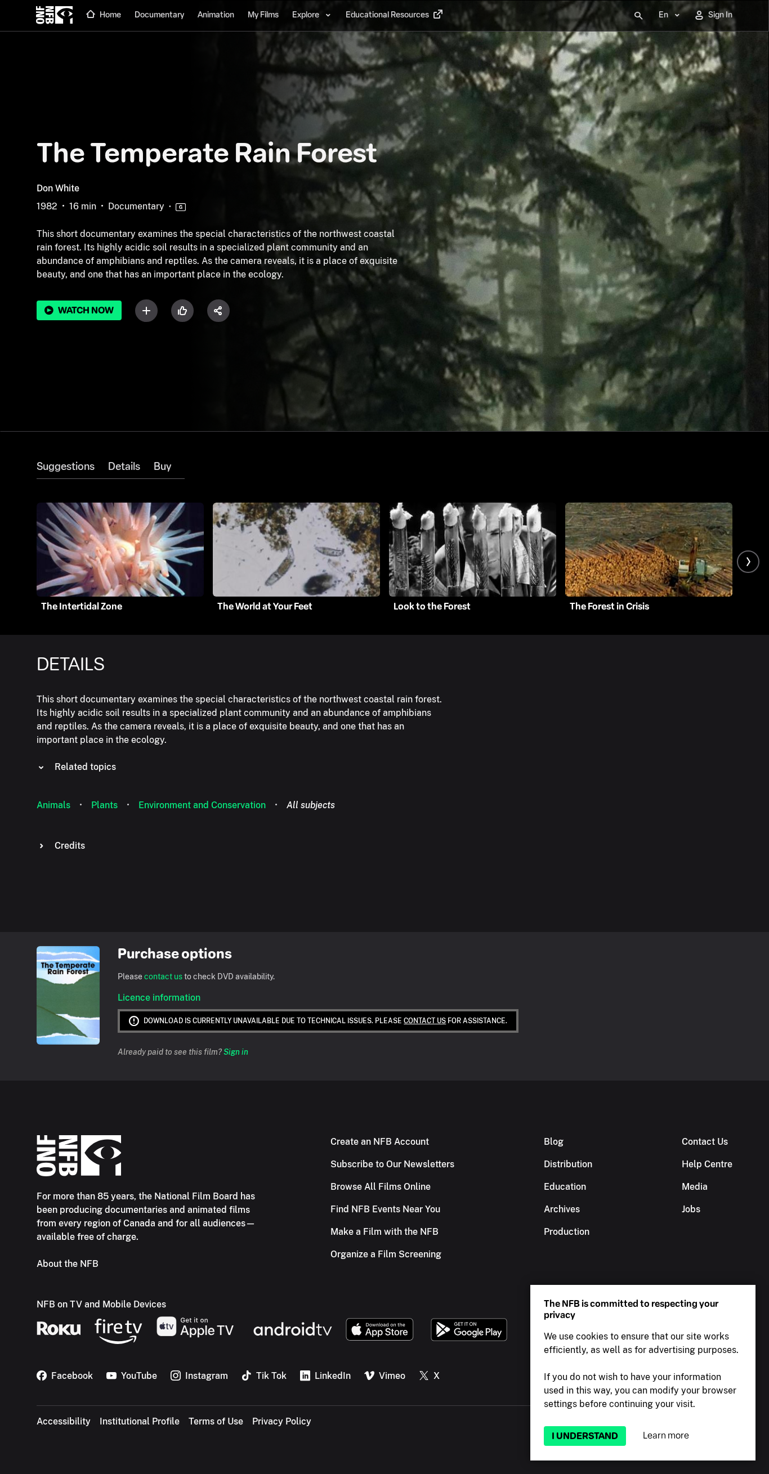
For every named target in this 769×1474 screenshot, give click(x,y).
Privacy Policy (281, 1421)
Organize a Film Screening (385, 1254)
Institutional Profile (140, 1421)
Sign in (235, 1051)
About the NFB (68, 1263)
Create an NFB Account (379, 1141)
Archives (562, 1209)
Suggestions (66, 466)
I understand (585, 1436)
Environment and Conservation (202, 805)
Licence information (159, 997)
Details (124, 466)
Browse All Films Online (380, 1186)
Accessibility (64, 1421)
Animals (53, 805)
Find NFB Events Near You (385, 1209)
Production (566, 1231)
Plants (104, 805)
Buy (162, 466)
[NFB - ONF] (54, 15)
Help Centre (707, 1164)
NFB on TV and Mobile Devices (101, 1304)
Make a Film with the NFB (384, 1231)
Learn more (666, 1435)
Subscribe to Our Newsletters (392, 1164)
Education (565, 1186)
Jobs (691, 1209)
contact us (163, 976)
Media (695, 1186)
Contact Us (705, 1141)
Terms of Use (216, 1421)
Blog (554, 1141)
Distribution (568, 1164)
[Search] (638, 16)
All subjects (311, 805)
